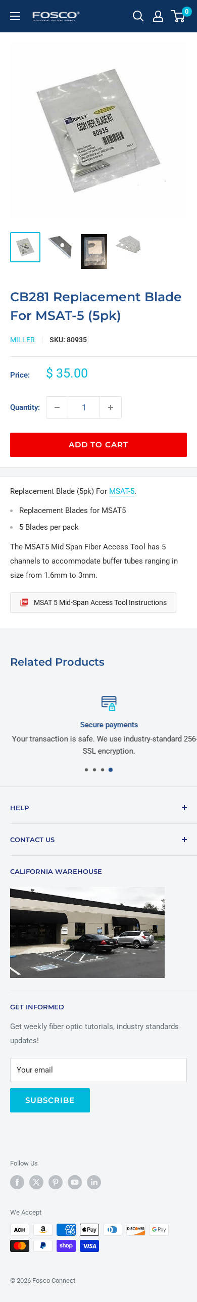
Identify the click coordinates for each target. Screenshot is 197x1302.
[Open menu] (15, 16)
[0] (178, 16)
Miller (22, 340)
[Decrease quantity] (57, 407)
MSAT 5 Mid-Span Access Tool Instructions (100, 602)
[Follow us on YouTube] (75, 1182)
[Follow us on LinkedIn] (94, 1182)
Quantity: (25, 407)
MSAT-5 (121, 491)
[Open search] (138, 16)
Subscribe (50, 1100)
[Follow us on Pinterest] (55, 1182)
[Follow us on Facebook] (17, 1182)
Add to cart (98, 444)
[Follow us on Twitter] (36, 1182)
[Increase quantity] (110, 407)
